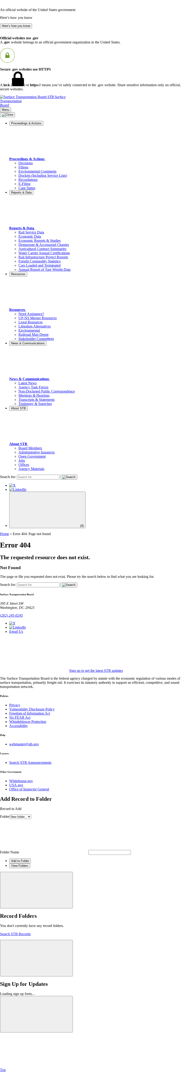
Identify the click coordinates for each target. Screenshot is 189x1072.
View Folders (19, 865)
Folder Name (9, 852)
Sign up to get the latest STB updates (96, 671)
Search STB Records (15, 934)
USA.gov (16, 785)
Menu (5, 109)
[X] (12, 485)
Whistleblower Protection (27, 722)
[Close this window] (36, 890)
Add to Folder (20, 861)
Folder (4, 816)
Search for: (8, 477)
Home (4, 534)
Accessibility (18, 726)
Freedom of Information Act (29, 713)
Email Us (16, 631)
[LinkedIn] (17, 489)
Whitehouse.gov (21, 781)
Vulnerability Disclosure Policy (32, 709)
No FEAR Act (19, 717)
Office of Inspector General (29, 789)
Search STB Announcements (30, 762)
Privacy (14, 705)
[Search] (68, 477)
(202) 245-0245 (11, 615)
